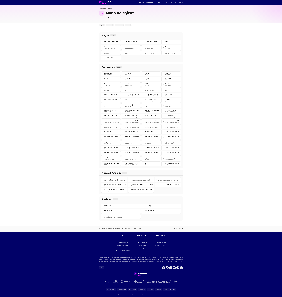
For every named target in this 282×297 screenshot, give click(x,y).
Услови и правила (147, 294)
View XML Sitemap (178, 228)
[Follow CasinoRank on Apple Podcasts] (181, 267)
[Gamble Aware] (159, 281)
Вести (181, 2)
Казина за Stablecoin (160, 245)
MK (101, 267)
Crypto (159, 2)
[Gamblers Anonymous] (115, 281)
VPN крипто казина (160, 248)
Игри (166, 2)
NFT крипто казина (160, 242)
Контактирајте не (123, 242)
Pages (102, 25)
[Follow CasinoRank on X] (170, 267)
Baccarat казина (142, 240)
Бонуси (173, 2)
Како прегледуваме (122, 245)
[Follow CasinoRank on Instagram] (167, 267)
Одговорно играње (123, 294)
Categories (110, 25)
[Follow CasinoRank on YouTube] (174, 267)
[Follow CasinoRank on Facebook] (163, 267)
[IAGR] (107, 281)
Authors (128, 25)
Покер (142, 248)
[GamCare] (126, 281)
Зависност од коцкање (108, 294)
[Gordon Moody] (139, 281)
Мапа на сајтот (175, 294)
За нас (123, 240)
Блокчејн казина (160, 240)
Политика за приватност (123, 250)
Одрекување (135, 294)
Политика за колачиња (161, 294)
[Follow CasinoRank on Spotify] (177, 267)
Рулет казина (142, 245)
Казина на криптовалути (146, 2)
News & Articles (119, 25)
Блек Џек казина (142, 242)
